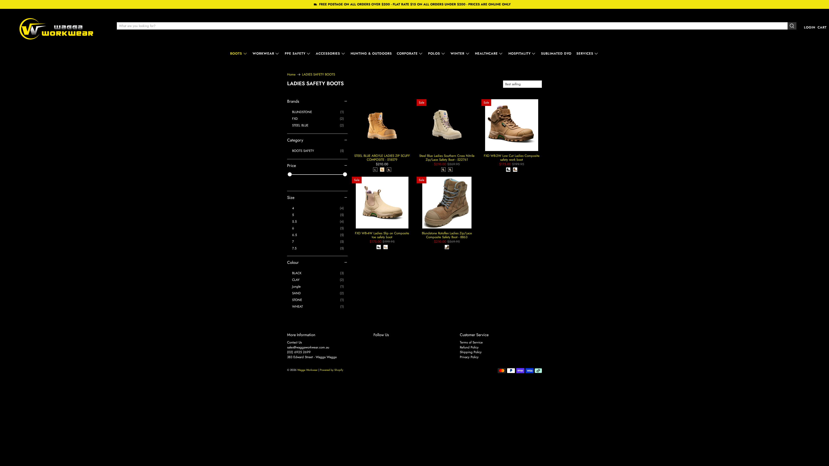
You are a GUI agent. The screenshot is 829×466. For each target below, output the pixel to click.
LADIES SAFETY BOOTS (318, 74)
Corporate (407, 53)
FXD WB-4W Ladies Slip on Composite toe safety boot (382, 235)
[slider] (290, 174)
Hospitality (519, 53)
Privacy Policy (469, 357)
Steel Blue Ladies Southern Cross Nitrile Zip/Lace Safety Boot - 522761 (447, 157)
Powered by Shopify (331, 370)
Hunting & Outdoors (371, 53)
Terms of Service (471, 342)
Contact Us (294, 342)
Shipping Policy (471, 352)
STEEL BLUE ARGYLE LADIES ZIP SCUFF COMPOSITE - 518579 (382, 157)
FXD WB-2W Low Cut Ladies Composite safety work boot (511, 157)
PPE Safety (295, 53)
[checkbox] (318, 112)
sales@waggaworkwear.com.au (308, 347)
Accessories (328, 53)
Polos (434, 53)
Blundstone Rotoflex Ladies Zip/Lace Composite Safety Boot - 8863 (447, 235)
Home (291, 74)
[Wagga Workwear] (56, 27)
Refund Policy (469, 347)
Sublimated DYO (556, 53)
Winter (457, 53)
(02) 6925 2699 (299, 352)
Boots (236, 53)
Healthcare (486, 53)
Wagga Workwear (307, 370)
